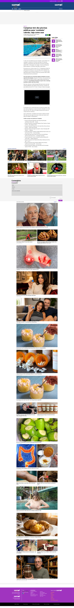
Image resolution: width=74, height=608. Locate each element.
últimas (15, 8)
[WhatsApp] (48, 35)
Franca (52, 596)
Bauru (52, 593)
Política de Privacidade (35, 604)
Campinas (52, 594)
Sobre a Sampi (16, 604)
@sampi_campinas (25, 591)
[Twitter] (49, 35)
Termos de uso (25, 604)
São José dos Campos (54, 600)
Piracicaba (52, 598)
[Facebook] (46, 35)
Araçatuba (52, 592)
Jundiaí (52, 597)
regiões (19, 8)
